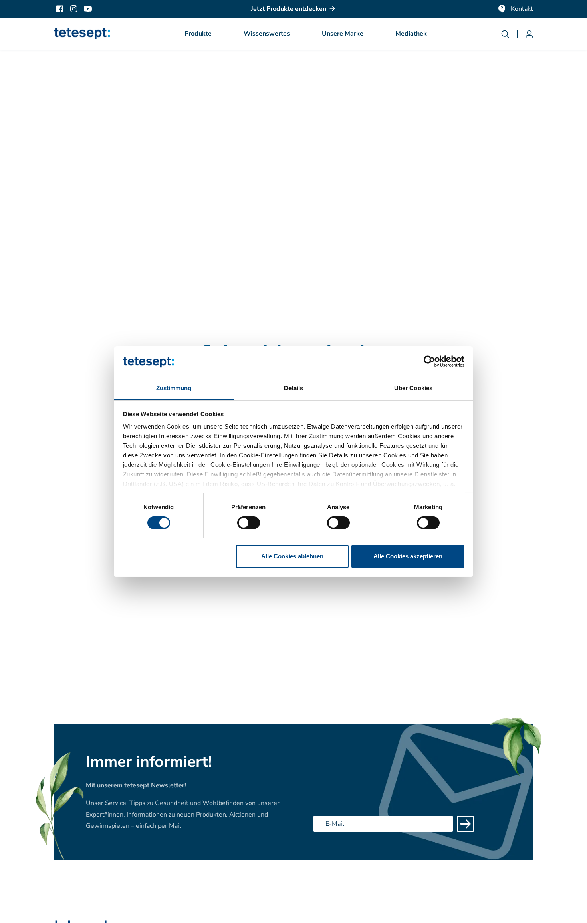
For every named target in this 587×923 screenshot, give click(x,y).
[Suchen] (509, 34)
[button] (198, 34)
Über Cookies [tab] (413, 387)
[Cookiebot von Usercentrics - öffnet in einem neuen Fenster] (429, 361)
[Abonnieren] (465, 824)
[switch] (248, 522)
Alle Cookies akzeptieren (407, 555)
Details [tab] (293, 387)
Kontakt (522, 8)
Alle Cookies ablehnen (292, 555)
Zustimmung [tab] (174, 387)
